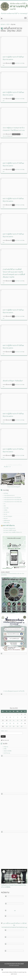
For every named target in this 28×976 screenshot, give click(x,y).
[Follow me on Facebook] (2, 18)
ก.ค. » (6, 731)
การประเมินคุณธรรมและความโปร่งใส (13, 691)
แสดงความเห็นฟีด (7, 751)
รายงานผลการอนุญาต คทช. (9, 528)
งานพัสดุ (14, 134)
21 (13, 723)
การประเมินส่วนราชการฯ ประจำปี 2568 (12, 497)
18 (3, 723)
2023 (8, 24)
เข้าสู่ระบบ (6, 746)
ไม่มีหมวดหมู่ (6, 522)
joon (3, 65)
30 (21, 726)
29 (17, 726)
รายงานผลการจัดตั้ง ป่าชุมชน (9, 530)
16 (21, 720)
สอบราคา (6, 518)
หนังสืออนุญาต (7, 520)
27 (10, 726)
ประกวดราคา (6, 512)
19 (6, 723)
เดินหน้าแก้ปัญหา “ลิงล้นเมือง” (13, 381)
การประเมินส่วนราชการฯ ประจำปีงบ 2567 (13, 499)
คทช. (5, 506)
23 (21, 723)
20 (10, 723)
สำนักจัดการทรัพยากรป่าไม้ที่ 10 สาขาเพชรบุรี (13, 972)
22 (17, 723)
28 (13, 726)
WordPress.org (7, 753)
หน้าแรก (3, 24)
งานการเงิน (6, 508)
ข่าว (13, 63)
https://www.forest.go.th (13, 487)
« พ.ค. (2, 731)
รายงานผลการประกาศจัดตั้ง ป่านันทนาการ (12, 532)
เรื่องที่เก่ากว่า (6, 467)
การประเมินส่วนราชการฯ (9, 495)
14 (13, 720)
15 (17, 720)
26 (6, 726)
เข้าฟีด (5, 748)
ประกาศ (18, 134)
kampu (11, 136)
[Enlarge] (25, 579)
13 (10, 720)
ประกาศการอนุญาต (8, 516)
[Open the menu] (25, 18)
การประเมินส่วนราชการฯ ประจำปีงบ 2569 (13, 501)
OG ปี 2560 (6, 493)
